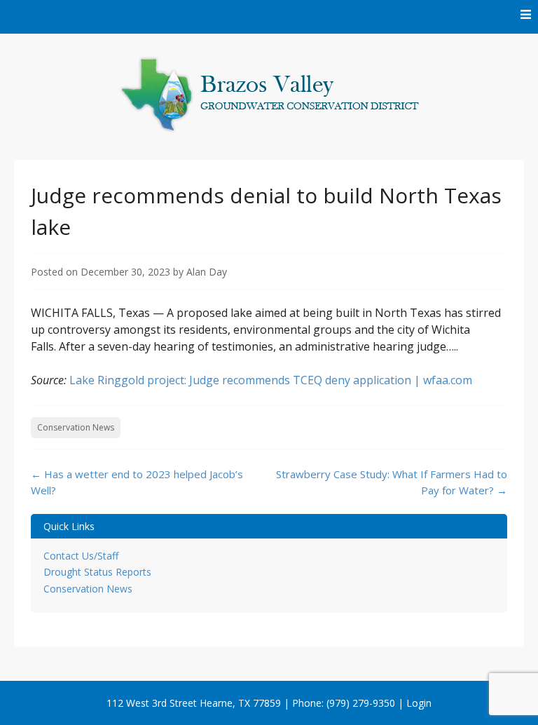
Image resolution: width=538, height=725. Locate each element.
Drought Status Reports (97, 571)
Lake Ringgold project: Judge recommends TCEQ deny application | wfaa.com (270, 380)
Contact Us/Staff (80, 555)
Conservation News (75, 427)
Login (419, 703)
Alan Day (206, 271)
